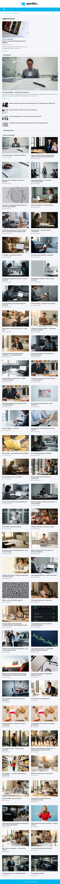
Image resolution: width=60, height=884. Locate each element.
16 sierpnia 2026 (36, 455)
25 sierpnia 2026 (36, 233)
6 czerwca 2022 (7, 44)
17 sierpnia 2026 (7, 430)
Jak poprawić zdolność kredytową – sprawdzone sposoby (41, 799)
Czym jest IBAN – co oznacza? (10, 428)
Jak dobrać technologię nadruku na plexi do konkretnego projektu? (28, 123)
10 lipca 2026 (6, 752)
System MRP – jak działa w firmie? (11, 526)
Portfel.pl (34, 881)
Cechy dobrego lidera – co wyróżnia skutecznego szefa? (25, 116)
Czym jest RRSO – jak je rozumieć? (12, 798)
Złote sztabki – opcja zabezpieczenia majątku (15, 453)
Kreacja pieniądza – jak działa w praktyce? (15, 92)
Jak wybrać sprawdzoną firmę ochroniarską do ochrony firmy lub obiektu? (15, 824)
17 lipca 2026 (35, 677)
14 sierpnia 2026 (36, 505)
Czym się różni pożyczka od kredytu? (41, 848)
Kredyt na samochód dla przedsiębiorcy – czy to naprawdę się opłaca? (15, 649)
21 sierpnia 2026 (36, 332)
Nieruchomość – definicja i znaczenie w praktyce (23, 110)
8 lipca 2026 (6, 800)
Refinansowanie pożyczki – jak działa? (42, 773)
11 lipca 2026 (35, 700)
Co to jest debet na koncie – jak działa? (42, 255)
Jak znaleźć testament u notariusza (41, 600)
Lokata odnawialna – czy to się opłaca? (42, 205)
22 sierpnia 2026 (36, 305)
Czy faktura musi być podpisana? (40, 698)
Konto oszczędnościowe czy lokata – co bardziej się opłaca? (42, 551)
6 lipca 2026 (35, 850)
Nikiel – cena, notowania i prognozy (12, 600)
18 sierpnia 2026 (7, 406)
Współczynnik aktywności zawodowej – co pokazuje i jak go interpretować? (43, 749)
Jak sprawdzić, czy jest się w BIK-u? (12, 477)
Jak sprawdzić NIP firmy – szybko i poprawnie (44, 575)
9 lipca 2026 (6, 776)
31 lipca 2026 (6, 652)
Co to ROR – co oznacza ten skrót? (12, 255)
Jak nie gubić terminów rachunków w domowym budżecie (41, 624)
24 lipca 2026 (35, 652)
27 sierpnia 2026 (7, 157)
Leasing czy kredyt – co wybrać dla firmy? (14, 873)
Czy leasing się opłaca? (37, 873)
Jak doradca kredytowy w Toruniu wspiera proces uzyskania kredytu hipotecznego (14, 231)
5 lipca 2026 (35, 875)
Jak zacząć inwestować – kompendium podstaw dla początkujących (42, 649)
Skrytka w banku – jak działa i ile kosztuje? (43, 303)
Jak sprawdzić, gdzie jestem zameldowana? (14, 501)
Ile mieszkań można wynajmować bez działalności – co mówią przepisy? (12, 354)
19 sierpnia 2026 (7, 381)
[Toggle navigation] (4, 9)
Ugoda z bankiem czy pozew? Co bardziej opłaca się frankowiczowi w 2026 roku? (32, 103)
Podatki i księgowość (7, 39)
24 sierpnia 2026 (36, 257)
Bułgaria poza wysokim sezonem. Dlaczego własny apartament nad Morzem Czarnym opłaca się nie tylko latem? (14, 675)
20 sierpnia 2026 (36, 356)
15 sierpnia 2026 (36, 480)
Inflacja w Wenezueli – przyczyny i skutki (42, 526)
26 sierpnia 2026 (36, 183)
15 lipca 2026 (6, 702)
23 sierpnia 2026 (36, 282)
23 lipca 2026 (6, 677)
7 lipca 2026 (35, 826)
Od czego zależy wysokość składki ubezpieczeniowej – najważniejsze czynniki (14, 624)
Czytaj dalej (4, 50)
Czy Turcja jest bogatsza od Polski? (41, 453)
